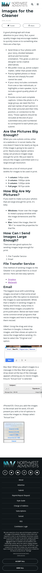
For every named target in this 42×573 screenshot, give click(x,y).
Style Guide (21, 501)
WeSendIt (12, 282)
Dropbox (12, 279)
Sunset (21, 516)
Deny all (20, 568)
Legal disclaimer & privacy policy (21, 553)
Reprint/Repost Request (21, 495)
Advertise (21, 485)
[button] (11, 26)
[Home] (14, 4)
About (21, 480)
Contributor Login (21, 526)
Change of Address (21, 506)
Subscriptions (21, 511)
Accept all (20, 561)
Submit (21, 490)
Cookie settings (21, 555)
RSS (21, 521)
